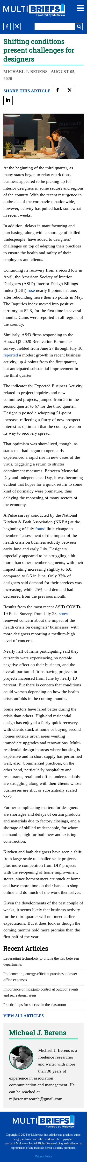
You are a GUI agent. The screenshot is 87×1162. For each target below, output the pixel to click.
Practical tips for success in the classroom (34, 1005)
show (63, 613)
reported (10, 355)
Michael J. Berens (25, 71)
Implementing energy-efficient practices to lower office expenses (40, 977)
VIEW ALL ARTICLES (23, 1016)
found (40, 528)
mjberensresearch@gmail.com (35, 1098)
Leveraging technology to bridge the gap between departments (41, 961)
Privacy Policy (43, 1156)
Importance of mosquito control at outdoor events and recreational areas (40, 992)
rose (31, 290)
